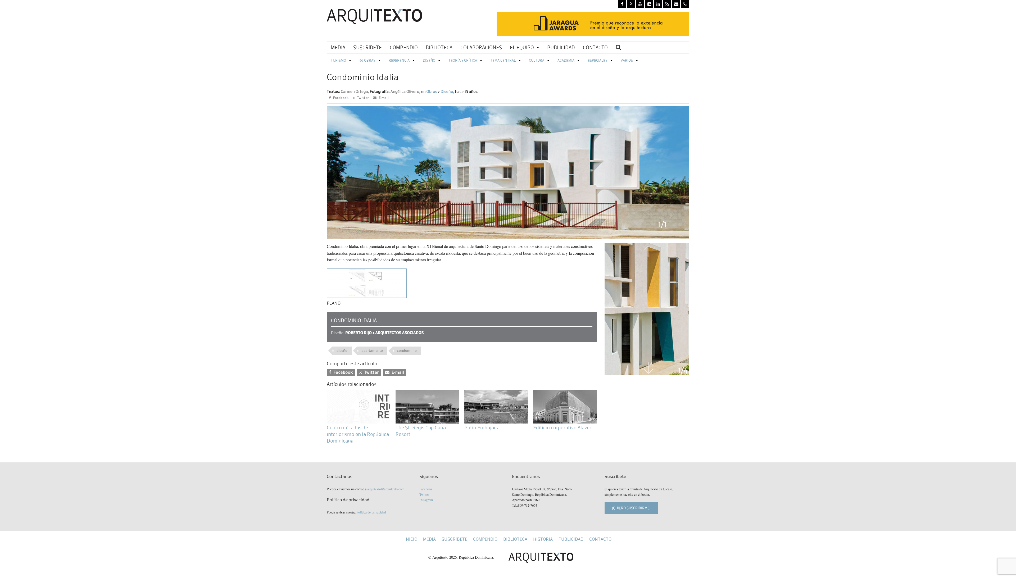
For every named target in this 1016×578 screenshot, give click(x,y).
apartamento (372, 351)
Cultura (536, 60)
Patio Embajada (482, 427)
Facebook (425, 488)
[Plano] (367, 282)
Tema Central (503, 60)
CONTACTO (595, 47)
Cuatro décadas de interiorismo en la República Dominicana (358, 434)
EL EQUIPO (522, 47)
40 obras (367, 60)
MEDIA (338, 47)
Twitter (424, 494)
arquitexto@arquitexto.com (385, 488)
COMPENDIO (404, 47)
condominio (407, 351)
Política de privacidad (371, 512)
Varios (627, 60)
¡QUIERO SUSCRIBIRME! (631, 508)
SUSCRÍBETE (367, 47)
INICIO (411, 539)
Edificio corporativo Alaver (562, 427)
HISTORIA (543, 539)
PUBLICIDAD (561, 47)
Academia (565, 60)
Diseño (429, 60)
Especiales (597, 60)
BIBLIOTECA (439, 47)
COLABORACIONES (481, 47)
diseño (342, 351)
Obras (431, 91)
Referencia (399, 60)
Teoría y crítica (462, 60)
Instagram (426, 499)
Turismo (338, 60)
